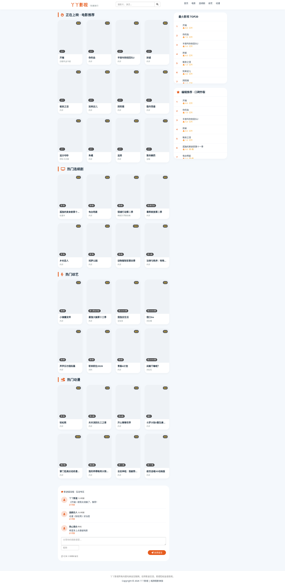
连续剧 (202, 3)
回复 (73, 505)
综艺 (210, 3)
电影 (193, 3)
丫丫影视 (85, 5)
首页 (186, 3)
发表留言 (157, 552)
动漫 (218, 3)
